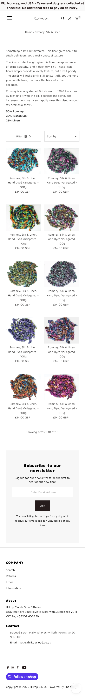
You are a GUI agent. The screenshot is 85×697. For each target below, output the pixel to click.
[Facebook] (8, 668)
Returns (11, 576)
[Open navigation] (9, 18)
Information (13, 588)
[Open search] (63, 18)
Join (42, 505)
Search (10, 570)
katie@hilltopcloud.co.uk (35, 642)
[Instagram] (13, 668)
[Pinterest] (18, 668)
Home (28, 32)
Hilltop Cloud (38, 686)
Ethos (9, 582)
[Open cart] (77, 18)
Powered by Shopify (61, 686)
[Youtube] (24, 668)
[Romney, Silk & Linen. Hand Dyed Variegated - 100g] (23, 161)
